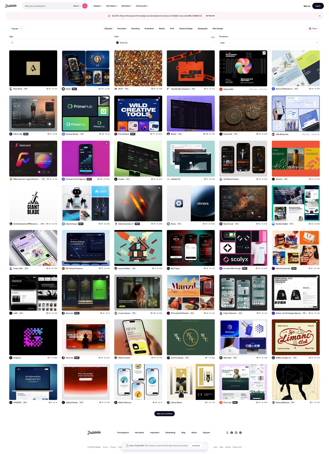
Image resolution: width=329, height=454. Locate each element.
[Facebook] (232, 432)
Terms (105, 447)
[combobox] (47, 5)
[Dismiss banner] (205, 443)
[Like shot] (52, 81)
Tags (11, 36)
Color (116, 36)
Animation (121, 28)
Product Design (186, 28)
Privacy (113, 447)
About (194, 432)
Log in (318, 6)
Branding (135, 28)
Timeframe (223, 36)
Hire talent (139, 432)
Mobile (162, 28)
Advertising (170, 432)
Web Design (218, 28)
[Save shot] (47, 81)
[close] (320, 16)
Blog (183, 432)
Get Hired (126, 6)
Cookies (121, 447)
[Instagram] (236, 432)
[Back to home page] (11, 5)
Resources (237, 447)
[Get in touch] (42, 81)
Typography (203, 28)
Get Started (210, 16)
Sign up (307, 6)
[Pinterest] (240, 432)
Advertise (263, 89)
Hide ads (253, 89)
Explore (97, 6)
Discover (108, 28)
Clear (213, 37)
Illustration (149, 28)
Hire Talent (111, 6)
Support (206, 432)
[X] (227, 432)
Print (172, 28)
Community (141, 6)
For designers (123, 432)
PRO (25, 88)
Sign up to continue (164, 414)
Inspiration (154, 432)
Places (228, 447)
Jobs (215, 447)
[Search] (84, 5)
